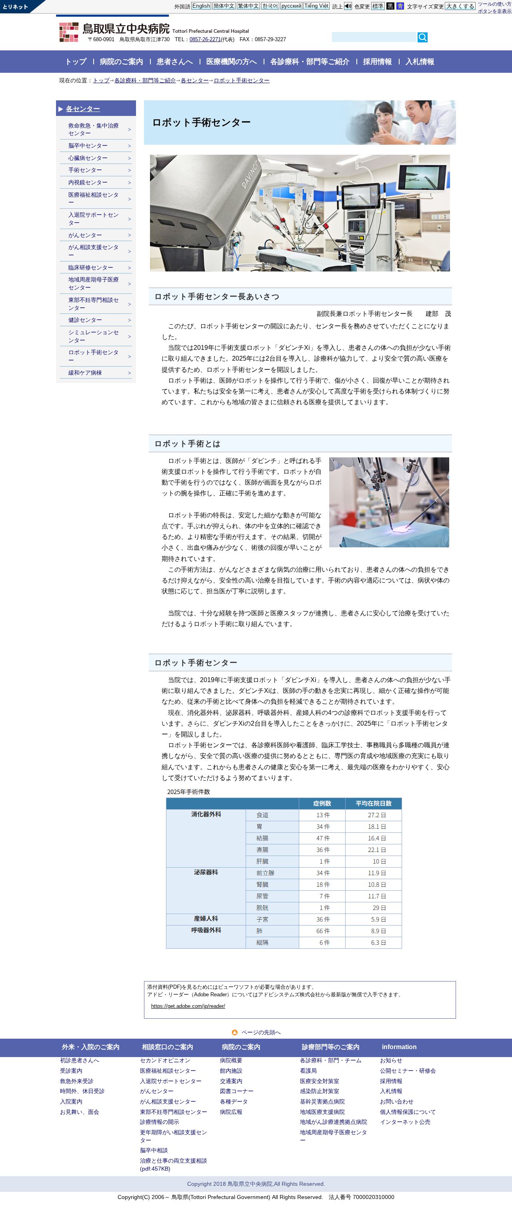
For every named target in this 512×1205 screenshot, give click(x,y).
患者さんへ (175, 61)
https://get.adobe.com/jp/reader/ (188, 1006)
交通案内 (231, 1081)
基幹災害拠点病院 (322, 1101)
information (399, 1046)
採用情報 (377, 61)
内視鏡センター (88, 182)
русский (291, 6)
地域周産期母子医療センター (93, 283)
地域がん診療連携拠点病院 (333, 1122)
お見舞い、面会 (79, 1112)
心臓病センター (88, 158)
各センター (195, 80)
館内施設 (231, 1070)
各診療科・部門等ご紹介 (310, 61)
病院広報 (231, 1112)
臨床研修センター (90, 267)
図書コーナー (237, 1091)
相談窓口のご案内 (167, 1046)
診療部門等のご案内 (331, 1046)
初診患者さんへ (79, 1060)
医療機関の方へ (231, 61)
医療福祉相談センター (93, 199)
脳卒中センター (88, 145)
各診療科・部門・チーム (331, 1060)
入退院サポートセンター (93, 218)
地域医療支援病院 (322, 1112)
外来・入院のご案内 (91, 1046)
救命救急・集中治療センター (93, 129)
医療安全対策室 (319, 1081)
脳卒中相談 (154, 1150)
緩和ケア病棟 (85, 372)
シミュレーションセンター (93, 336)
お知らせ (391, 1060)
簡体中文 (224, 6)
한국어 (270, 6)
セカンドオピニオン (165, 1060)
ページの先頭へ (261, 1032)
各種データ (234, 1101)
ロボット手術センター (242, 80)
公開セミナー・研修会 (408, 1070)
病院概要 (231, 1060)
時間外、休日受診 (82, 1091)
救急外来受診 (77, 1081)
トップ (75, 61)
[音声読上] (348, 6)
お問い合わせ (397, 1101)
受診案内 (71, 1070)
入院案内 (71, 1101)
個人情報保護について (408, 1112)
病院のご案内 (121, 61)
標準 (378, 6)
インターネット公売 (405, 1122)
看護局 (308, 1070)
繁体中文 (248, 6)
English (201, 6)
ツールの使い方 (495, 3)
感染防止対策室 (319, 1091)
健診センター (85, 320)
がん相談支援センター (93, 251)
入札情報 (420, 61)
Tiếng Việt (316, 6)
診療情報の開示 (159, 1122)
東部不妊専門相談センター (93, 304)
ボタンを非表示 (495, 11)
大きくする (460, 6)
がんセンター (85, 235)
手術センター (85, 170)
